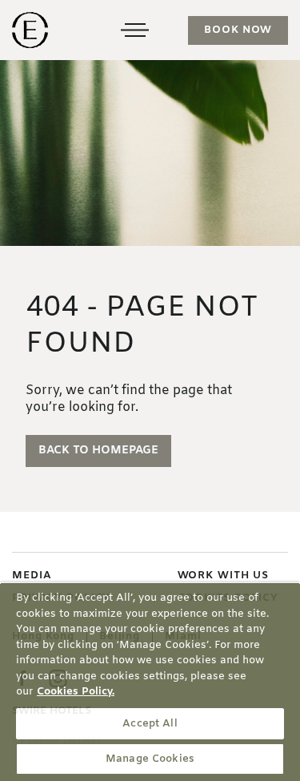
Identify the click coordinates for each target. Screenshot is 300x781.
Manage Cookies (150, 759)
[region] (150, 681)
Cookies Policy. (75, 691)
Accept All (149, 724)
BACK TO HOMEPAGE (98, 450)
